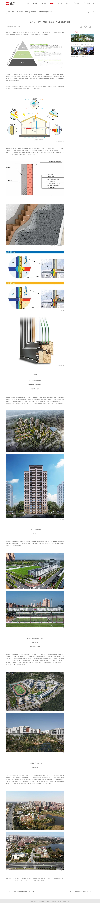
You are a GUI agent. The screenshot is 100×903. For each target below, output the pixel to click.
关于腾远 (35, 3)
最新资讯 (21, 12)
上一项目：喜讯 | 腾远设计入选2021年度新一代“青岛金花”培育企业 (23, 892)
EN (89, 3)
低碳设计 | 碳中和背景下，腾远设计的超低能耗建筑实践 (38, 12)
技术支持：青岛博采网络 (63, 901)
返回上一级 (91, 12)
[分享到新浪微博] (90, 26)
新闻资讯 (52, 3)
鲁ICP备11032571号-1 (52, 901)
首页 (28, 3)
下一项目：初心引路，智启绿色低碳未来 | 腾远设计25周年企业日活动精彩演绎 (76, 892)
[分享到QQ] (85, 26)
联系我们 (68, 3)
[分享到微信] (81, 26)
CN (87, 3)
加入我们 (60, 3)
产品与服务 (43, 3)
